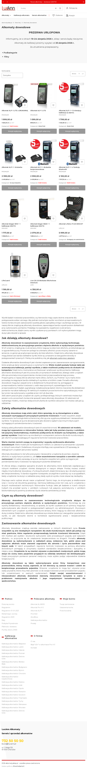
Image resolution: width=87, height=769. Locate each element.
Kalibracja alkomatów (39, 620)
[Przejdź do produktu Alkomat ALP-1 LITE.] (43, 95)
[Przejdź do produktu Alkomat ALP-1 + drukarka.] (15, 152)
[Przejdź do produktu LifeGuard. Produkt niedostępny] (15, 265)
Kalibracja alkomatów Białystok (14, 644)
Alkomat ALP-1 (36, 611)
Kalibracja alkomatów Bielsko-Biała (13, 663)
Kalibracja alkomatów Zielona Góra (13, 658)
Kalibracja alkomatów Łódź (12, 685)
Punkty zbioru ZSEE (9, 630)
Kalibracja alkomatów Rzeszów (14, 692)
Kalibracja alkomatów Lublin (13, 647)
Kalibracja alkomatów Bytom (13, 670)
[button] (83, 2)
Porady (33, 623)
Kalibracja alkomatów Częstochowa (10, 678)
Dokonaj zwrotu (8, 604)
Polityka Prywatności (10, 623)
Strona (74, 73)
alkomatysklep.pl (7, 22)
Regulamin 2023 (8, 617)
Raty (3, 620)
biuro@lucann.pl (9, 744)
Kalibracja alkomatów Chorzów (14, 673)
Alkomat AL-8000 (38, 604)
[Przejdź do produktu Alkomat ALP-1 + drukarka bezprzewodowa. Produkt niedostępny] (43, 152)
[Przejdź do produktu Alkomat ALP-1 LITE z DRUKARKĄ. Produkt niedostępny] (15, 95)
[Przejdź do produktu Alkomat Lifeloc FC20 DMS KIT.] (72, 209)
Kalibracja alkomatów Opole (13, 688)
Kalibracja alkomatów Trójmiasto (14, 698)
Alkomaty (18, 22)
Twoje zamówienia (67, 604)
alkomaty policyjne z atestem (62, 358)
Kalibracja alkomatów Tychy (12, 701)
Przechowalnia (65, 611)
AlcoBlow (34, 617)
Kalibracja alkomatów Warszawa (14, 704)
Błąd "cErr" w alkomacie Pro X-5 (43, 645)
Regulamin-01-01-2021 (10, 611)
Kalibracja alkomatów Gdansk (13, 650)
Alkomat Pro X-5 (37, 607)
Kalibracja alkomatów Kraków (13, 682)
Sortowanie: (6, 71)
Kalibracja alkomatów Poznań (13, 653)
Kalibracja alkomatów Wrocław (13, 708)
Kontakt (34, 648)
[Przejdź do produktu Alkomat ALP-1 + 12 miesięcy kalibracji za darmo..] (72, 95)
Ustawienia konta (66, 607)
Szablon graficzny (13, 766)
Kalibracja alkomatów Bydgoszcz (14, 667)
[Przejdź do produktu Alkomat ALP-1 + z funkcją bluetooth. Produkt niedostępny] (72, 152)
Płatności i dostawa (9, 627)
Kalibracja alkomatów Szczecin (13, 695)
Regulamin (6, 607)
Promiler (34, 614)
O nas (33, 641)
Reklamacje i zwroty (9, 614)
